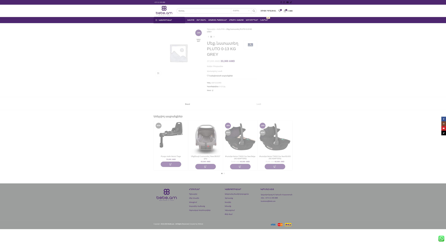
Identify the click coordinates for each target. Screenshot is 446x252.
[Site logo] (164, 11)
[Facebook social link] (281, 2)
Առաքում (193, 202)
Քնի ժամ (228, 214)
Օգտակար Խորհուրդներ (200, 210)
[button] (171, 164)
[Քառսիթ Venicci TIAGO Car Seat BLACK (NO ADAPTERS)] (275, 138)
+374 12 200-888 (159, 2)
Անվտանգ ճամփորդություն (237, 194)
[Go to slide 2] (224, 173)
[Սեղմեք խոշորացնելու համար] (158, 73)
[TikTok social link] (290, 2)
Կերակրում (230, 210)
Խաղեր (228, 202)
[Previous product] (208, 36)
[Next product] (214, 36)
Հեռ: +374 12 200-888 (269, 198)
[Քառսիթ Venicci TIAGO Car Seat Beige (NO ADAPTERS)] (240, 138)
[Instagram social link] (284, 2)
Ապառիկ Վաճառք (197, 206)
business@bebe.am (268, 201)
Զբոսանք (229, 198)
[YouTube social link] (287, 2)
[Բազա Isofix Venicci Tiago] (171, 138)
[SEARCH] (254, 11)
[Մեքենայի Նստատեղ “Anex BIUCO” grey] (205, 138)
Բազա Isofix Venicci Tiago (171, 156)
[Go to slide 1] (221, 173)
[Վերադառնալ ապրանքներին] (211, 36)
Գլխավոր (211, 29)
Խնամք (228, 206)
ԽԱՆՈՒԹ (220, 29)
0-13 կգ (222, 86)
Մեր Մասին (194, 198)
